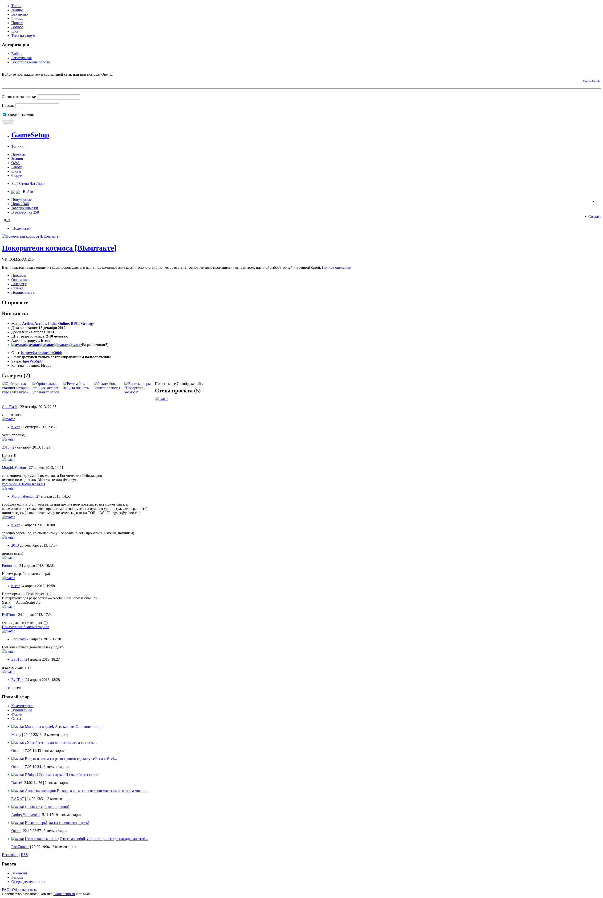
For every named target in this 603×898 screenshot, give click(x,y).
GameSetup (30, 135)
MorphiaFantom (14, 467)
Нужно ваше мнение (41, 839)
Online (63, 323)
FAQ (5, 890)
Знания (17, 159)
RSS (24, 855)
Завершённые (24, 208)
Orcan (15, 751)
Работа (16, 167)
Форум (16, 175)
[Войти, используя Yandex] (38, 80)
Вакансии (19, 873)
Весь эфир (10, 855)
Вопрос (17, 27)
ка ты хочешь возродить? (69, 823)
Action (27, 323)
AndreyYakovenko (25, 815)
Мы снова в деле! (39, 727)
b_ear (45, 340)
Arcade (40, 323)
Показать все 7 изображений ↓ (179, 384)
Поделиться (21, 228)
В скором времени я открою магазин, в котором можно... (102, 791)
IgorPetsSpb (32, 361)
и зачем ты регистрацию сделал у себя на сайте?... (77, 759)
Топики (17, 146)
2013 (5, 447)
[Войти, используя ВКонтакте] (13, 80)
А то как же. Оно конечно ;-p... (79, 727)
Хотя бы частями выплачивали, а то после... (62, 743)
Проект (17, 23)
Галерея (19, 284)
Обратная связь (24, 890)
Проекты (18, 154)
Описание (19, 280)
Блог (15, 31)
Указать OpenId (591, 80)
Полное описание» (337, 267)
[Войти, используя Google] (30, 80)
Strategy (87, 323)
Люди (40, 183)
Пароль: (8, 105)
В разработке (25, 212)
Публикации (21, 710)
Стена (24, 183)
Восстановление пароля (30, 62)
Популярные (21, 200)
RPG (75, 323)
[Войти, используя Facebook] (5, 80)
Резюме (17, 18)
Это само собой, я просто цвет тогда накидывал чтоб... (104, 839)
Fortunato (9, 566)
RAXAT (17, 799)
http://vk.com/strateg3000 (41, 353)
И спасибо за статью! (82, 775)
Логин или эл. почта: (19, 97)
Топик (16, 6)
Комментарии (22, 706)
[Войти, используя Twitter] (22, 80)
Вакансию (19, 14)
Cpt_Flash (9, 407)
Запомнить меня (20, 114)
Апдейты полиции (40, 791)
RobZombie (20, 847)
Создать (594, 216)
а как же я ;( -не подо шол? (48, 807)
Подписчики (23, 292)
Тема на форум (23, 35)
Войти (16, 54)
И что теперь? (36, 823)
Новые (20, 204)
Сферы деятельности (28, 882)
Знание (17, 10)
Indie (52, 323)
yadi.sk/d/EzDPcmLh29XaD (23, 484)
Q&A (15, 163)
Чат (32, 183)
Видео (30, 759)
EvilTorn (8, 615)
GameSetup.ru (64, 894)
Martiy (16, 735)
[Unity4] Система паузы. (44, 775)
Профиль (18, 275)
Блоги (16, 171)
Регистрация (21, 58)
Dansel (16, 783)
